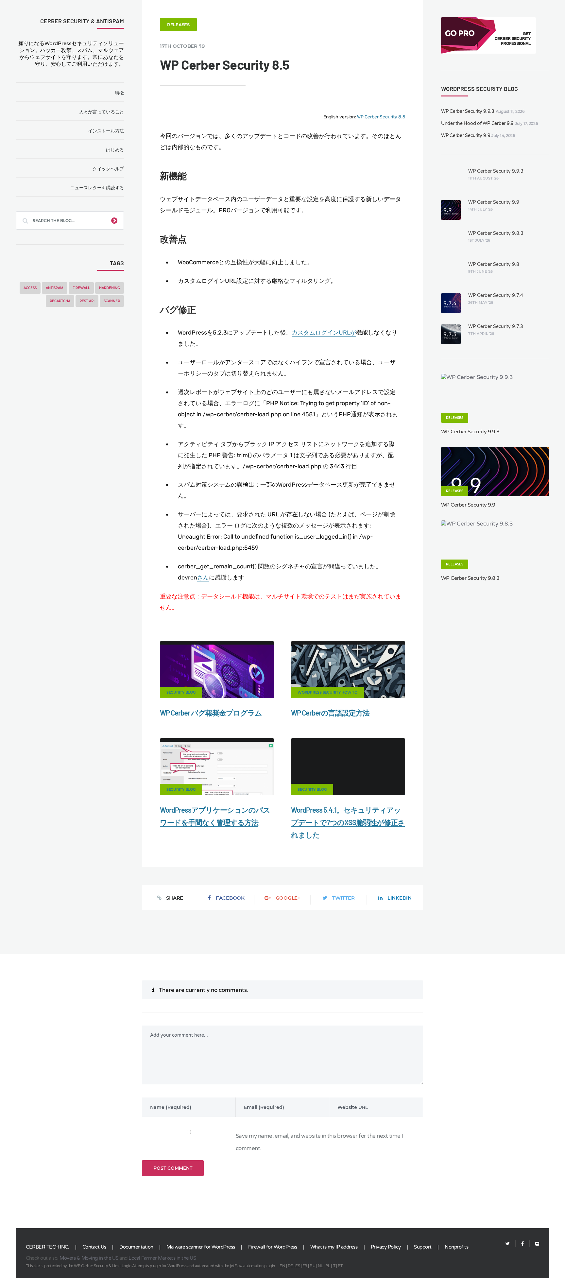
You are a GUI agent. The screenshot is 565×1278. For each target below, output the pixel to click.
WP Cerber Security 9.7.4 (495, 295)
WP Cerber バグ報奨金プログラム (211, 712)
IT (334, 1266)
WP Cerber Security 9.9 (465, 135)
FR (304, 1266)
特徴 (119, 93)
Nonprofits (456, 1247)
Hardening (109, 288)
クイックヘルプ (108, 169)
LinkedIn (399, 898)
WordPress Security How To (327, 692)
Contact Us (94, 1247)
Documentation (136, 1247)
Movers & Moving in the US (89, 1258)
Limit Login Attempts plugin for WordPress (149, 1266)
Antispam (54, 288)
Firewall (81, 288)
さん (203, 577)
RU (312, 1266)
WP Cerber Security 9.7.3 (495, 326)
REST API (86, 301)
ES (297, 1266)
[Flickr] (534, 1244)
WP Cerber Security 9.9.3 (467, 111)
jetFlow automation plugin (252, 1266)
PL (327, 1266)
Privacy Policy (386, 1247)
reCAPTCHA (60, 301)
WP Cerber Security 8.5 (381, 117)
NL (320, 1266)
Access (30, 288)
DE (290, 1266)
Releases (178, 24)
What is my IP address (334, 1247)
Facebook (230, 898)
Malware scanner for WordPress (200, 1247)
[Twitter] (507, 1244)
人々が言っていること (101, 112)
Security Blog (181, 692)
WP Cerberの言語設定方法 (330, 712)
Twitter (343, 898)
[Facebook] (522, 1244)
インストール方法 (106, 131)
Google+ (288, 898)
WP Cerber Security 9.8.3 (495, 233)
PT (340, 1266)
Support (423, 1247)
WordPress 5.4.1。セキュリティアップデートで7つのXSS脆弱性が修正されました (348, 822)
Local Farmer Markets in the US (162, 1258)
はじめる (115, 150)
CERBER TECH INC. (47, 1247)
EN (282, 1266)
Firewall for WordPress (272, 1247)
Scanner (112, 301)
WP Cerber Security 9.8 (493, 264)
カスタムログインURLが (324, 332)
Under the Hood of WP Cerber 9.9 (477, 123)
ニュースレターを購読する (97, 188)
